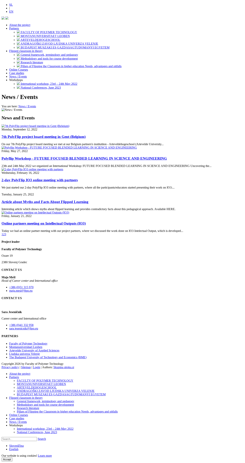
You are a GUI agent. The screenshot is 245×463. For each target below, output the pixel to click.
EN (11, 11)
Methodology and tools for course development (45, 404)
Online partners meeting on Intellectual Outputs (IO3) (44, 223)
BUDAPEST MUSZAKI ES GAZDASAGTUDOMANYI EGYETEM (61, 394)
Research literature (28, 408)
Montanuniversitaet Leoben (25, 347)
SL (11, 4)
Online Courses (18, 69)
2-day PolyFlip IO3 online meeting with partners (40, 180)
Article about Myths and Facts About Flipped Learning (45, 202)
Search (42, 438)
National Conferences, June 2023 (37, 432)
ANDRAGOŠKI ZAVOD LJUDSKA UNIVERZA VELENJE (56, 391)
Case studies (16, 73)
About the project (19, 25)
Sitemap (26, 367)
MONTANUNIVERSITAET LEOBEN (41, 384)
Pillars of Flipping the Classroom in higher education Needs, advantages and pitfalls (67, 411)
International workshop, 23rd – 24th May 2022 (45, 428)
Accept (7, 459)
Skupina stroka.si (63, 367)
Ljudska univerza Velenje (24, 353)
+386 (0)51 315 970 (21, 287)
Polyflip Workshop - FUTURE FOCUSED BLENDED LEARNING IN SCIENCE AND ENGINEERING (84, 158)
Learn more (45, 455)
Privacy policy (10, 367)
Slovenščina (16, 445)
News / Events (18, 76)
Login (36, 367)
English (13, 449)
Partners (14, 28)
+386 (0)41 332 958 (21, 325)
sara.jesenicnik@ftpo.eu (23, 328)
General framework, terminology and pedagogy (45, 401)
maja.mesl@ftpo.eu (21, 290)
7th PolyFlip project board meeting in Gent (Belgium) (44, 137)
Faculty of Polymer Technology (28, 343)
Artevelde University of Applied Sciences (34, 350)
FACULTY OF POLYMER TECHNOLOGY (45, 380)
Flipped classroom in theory (26, 51)
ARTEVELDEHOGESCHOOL (37, 387)
